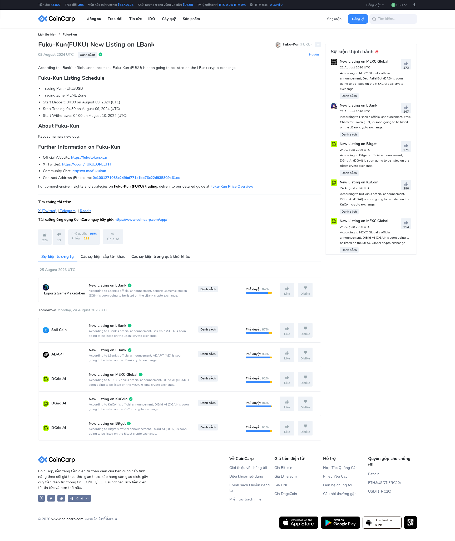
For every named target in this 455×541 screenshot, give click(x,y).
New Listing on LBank (358, 105)
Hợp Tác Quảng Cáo (340, 467)
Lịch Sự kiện (47, 34)
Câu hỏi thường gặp (340, 493)
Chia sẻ (113, 239)
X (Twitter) (47, 210)
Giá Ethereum (285, 476)
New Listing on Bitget (358, 143)
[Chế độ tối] (415, 5)
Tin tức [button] (135, 18)
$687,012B (125, 5)
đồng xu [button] (94, 18)
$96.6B (188, 5)
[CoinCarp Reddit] (61, 498)
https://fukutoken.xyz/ (89, 157)
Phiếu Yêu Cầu (335, 476)
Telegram (67, 210)
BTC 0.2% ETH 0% (232, 5)
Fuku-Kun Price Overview (231, 186)
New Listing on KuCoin (359, 182)
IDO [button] (151, 18)
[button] (375, 5)
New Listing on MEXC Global (364, 61)
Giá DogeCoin (285, 493)
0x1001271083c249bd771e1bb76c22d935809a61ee (136, 177)
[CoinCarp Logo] (58, 18)
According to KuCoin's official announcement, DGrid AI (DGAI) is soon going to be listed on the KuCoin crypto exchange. (374, 199)
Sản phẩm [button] (191, 18)
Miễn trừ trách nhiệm (247, 499)
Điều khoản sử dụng (246, 476)
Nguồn (314, 54)
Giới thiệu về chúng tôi (248, 467)
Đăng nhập (333, 19)
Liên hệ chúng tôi (337, 485)
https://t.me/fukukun (89, 170)
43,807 (56, 5)
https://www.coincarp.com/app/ (141, 219)
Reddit (85, 210)
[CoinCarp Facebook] (51, 498)
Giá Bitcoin (283, 467)
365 (81, 5)
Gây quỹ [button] (169, 18)
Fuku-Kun (70, 34)
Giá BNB (281, 485)
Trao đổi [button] (115, 18)
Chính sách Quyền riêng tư (249, 488)
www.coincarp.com (67, 519)
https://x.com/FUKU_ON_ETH (86, 164)
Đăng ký (358, 19)
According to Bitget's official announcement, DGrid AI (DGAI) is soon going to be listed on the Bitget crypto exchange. (374, 160)
